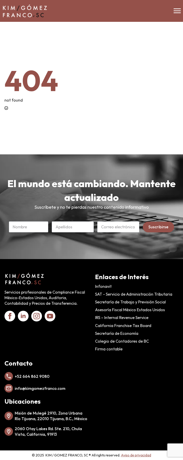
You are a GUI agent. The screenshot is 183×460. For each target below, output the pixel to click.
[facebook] (9, 316)
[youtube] (50, 316)
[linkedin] (23, 316)
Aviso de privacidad (136, 455)
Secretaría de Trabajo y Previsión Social (130, 302)
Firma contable (109, 349)
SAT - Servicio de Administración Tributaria (133, 294)
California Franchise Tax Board (123, 325)
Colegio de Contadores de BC (122, 341)
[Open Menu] (177, 10)
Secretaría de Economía (116, 333)
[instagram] (36, 316)
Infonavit (103, 286)
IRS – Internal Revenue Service (121, 317)
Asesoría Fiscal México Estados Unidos (130, 309)
